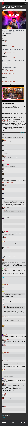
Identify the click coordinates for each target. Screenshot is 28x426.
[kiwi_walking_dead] (3, 299)
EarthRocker (5, 393)
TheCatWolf (5, 150)
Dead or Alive (5, 9)
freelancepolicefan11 (6, 334)
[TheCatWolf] (3, 150)
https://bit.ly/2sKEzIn (4, 122)
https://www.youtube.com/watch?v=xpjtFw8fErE (8, 46)
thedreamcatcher (6, 268)
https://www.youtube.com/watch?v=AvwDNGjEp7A (8, 52)
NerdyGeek (5, 164)
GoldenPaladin (6, 139)
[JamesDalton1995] (3, 284)
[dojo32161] (3, 160)
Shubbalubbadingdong (7, 155)
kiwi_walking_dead (6, 316)
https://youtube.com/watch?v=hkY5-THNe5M (8, 73)
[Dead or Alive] (3, 10)
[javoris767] (3, 189)
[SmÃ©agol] (3, 260)
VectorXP (5, 383)
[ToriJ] (3, 379)
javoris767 (5, 408)
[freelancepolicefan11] (3, 335)
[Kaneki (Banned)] (3, 134)
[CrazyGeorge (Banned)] (3, 248)
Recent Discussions (5, 418)
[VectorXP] (3, 384)
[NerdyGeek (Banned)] (3, 165)
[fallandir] (3, 174)
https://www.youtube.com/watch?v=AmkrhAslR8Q (8, 41)
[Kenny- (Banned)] (3, 232)
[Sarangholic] (3, 241)
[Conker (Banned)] (3, 237)
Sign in (2, 415)
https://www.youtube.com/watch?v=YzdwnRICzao (7, 182)
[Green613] (3, 169)
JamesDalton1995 (6, 284)
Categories (24, 3)
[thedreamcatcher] (3, 269)
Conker (5, 236)
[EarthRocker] (3, 394)
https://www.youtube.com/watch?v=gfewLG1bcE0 (8, 57)
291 (24, 132)
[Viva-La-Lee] (3, 185)
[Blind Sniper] (3, 208)
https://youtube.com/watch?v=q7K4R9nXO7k (8, 70)
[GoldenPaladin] (3, 140)
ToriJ (4, 378)
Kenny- (5, 231)
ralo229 (5, 193)
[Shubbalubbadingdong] (3, 156)
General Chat (13, 10)
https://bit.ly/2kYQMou (5, 120)
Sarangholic (5, 241)
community (13, 422)
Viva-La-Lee (5, 184)
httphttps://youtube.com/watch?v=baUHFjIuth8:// (8, 81)
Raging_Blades (6, 145)
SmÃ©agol (5, 306)
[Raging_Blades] (3, 145)
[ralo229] (3, 193)
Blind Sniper (5, 200)
